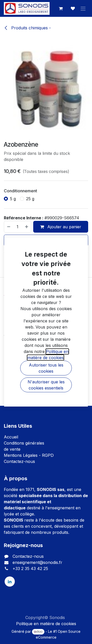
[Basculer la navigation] (83, 8)
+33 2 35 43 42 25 (30, 568)
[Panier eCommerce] (60, 8)
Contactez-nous (19, 461)
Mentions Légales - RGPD (29, 455)
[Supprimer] (8, 226)
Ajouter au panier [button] (63, 226)
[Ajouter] (26, 226)
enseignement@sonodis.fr (37, 562)
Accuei (10, 436)
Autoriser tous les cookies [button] (46, 368)
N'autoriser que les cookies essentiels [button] (46, 384)
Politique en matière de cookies (46, 623)
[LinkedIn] (10, 581)
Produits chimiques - (30, 27)
